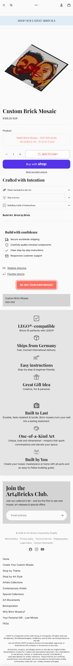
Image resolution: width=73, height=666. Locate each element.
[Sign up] (62, 515)
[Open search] (11, 5)
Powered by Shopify (47, 533)
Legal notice (26, 543)
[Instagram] (36, 549)
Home (6, 558)
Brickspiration (10, 605)
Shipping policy (60, 539)
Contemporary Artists (14, 588)
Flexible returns (15, 274)
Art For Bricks (30, 533)
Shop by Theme (11, 570)
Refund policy (11, 539)
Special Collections (13, 594)
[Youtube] (42, 549)
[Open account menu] (61, 5)
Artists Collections (13, 582)
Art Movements (11, 599)
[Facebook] (31, 549)
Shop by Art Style (12, 576)
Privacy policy (27, 539)
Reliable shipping (16, 268)
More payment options (36, 172)
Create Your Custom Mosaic (18, 564)
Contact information (43, 543)
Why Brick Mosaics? (14, 611)
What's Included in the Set (19, 190)
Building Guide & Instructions (21, 205)
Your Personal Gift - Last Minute (20, 617)
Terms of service (43, 539)
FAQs (6, 623)
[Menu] (4, 5)
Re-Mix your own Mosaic (36, 284)
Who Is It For (13, 197)
